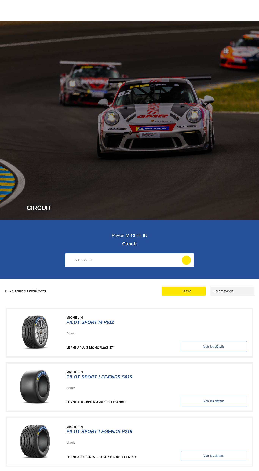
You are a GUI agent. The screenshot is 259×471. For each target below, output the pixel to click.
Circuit (70, 333)
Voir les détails (213, 346)
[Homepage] (23, 5)
